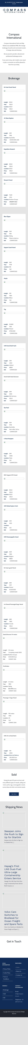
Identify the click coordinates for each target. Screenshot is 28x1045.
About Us (18, 971)
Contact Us (19, 975)
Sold (4, 994)
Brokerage (6, 990)
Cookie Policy (6, 973)
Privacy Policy (6, 969)
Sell (4, 997)
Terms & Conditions (6, 978)
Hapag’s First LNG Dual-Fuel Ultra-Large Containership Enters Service (12, 872)
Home (17, 967)
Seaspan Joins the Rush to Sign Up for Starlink (13, 834)
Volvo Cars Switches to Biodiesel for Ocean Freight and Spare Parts (13, 917)
